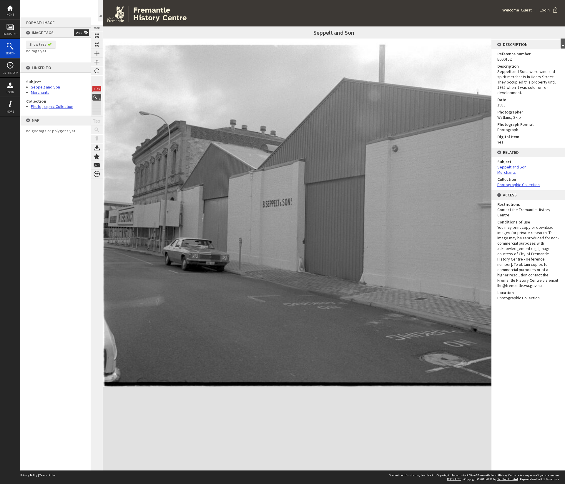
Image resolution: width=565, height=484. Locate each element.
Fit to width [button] (97, 53)
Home (10, 14)
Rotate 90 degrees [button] (97, 70)
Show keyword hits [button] (97, 130)
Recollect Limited (507, 479)
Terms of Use (47, 475)
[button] (96, 97)
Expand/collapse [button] (563, 44)
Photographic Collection (52, 106)
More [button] (10, 112)
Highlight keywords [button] (97, 138)
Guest (526, 10)
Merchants (40, 92)
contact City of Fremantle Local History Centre (487, 475)
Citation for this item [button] (97, 174)
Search (10, 53)
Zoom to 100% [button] (97, 79)
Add (79, 32)
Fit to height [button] (97, 62)
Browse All (10, 34)
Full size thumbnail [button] (97, 35)
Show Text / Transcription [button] (97, 121)
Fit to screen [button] (97, 44)
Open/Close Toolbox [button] (100, 10)
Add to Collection (97, 156)
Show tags (37, 44)
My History (10, 73)
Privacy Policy (28, 475)
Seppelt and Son (45, 87)
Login (10, 92)
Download (97, 147)
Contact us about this (97, 165)
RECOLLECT (454, 479)
